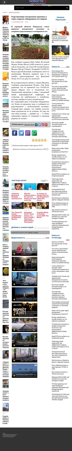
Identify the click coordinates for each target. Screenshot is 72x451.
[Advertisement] (30, 164)
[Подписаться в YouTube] (46, 124)
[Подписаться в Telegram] (39, 124)
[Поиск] (67, 8)
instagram (36, 232)
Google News (29, 124)
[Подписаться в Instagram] (43, 124)
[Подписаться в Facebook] (36, 124)
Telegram (30, 232)
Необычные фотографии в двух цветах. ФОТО (28, 145)
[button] (47, 35)
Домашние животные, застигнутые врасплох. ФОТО (30, 149)
